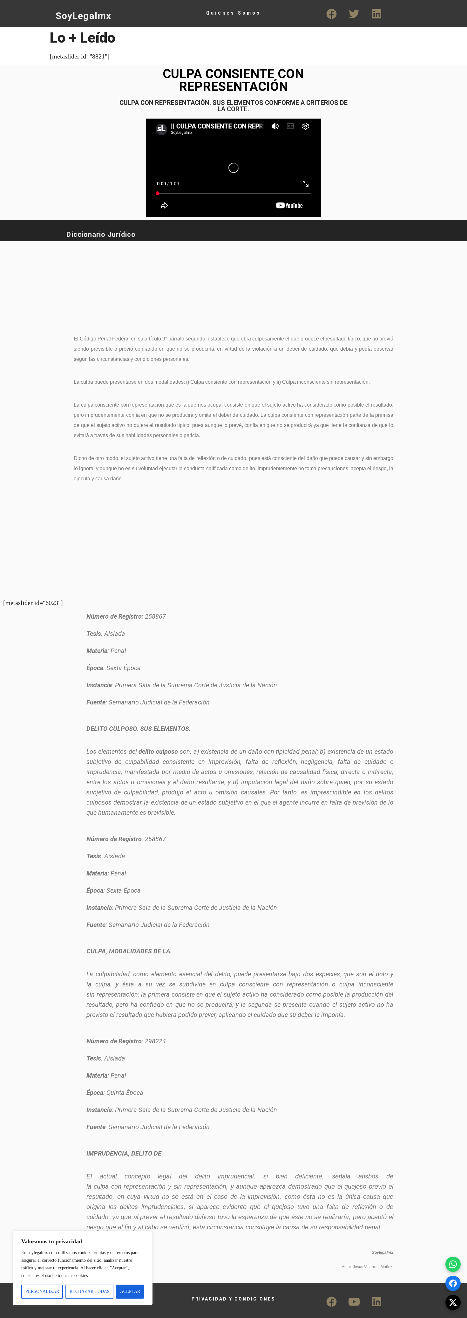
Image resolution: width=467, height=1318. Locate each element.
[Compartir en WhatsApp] (453, 1264)
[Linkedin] (376, 13)
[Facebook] (331, 13)
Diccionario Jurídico (101, 234)
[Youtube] (354, 1301)
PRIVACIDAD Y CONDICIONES (233, 1298)
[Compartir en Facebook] (453, 1283)
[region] (82, 1268)
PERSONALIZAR (42, 1291)
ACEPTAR (130, 1291)
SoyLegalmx (83, 15)
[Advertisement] (210, 284)
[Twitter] (354, 13)
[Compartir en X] (453, 1302)
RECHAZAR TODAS (90, 1291)
